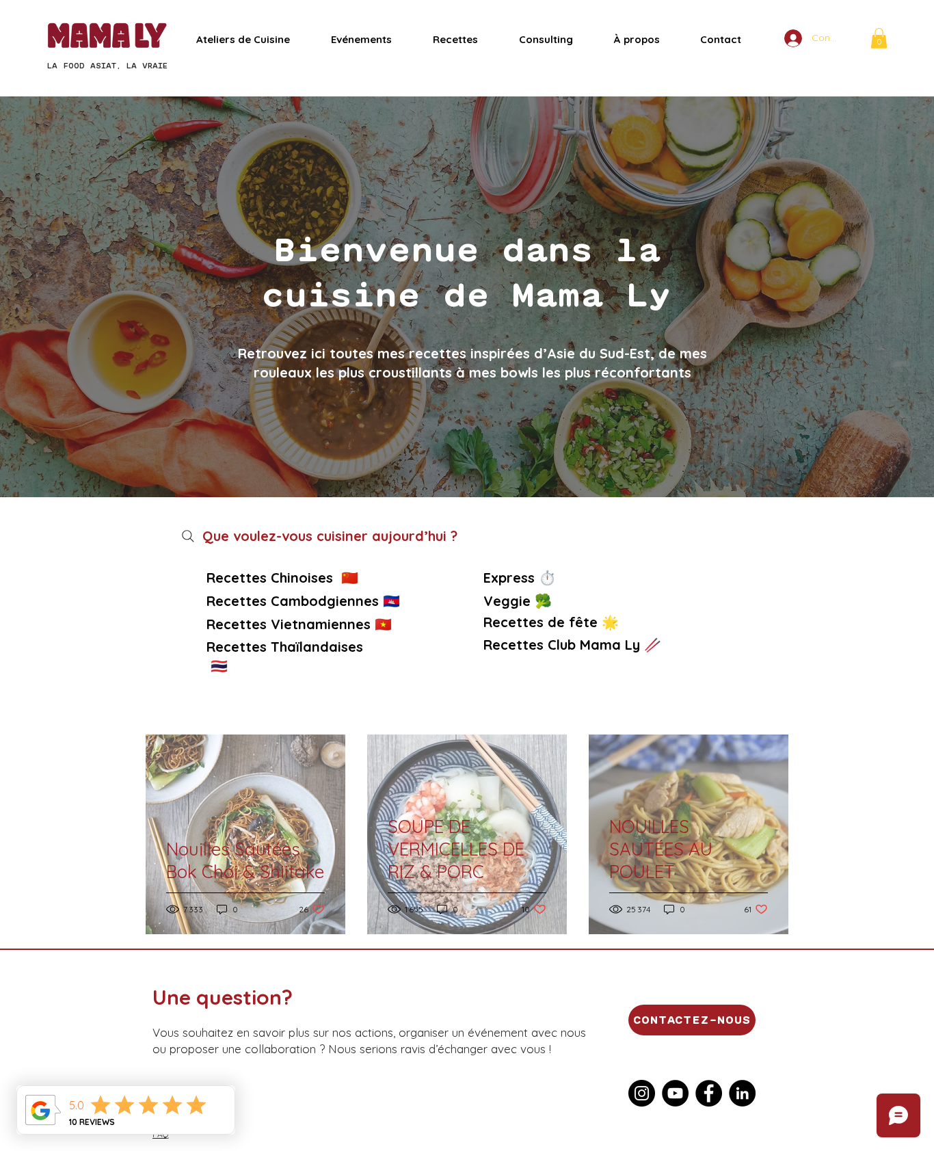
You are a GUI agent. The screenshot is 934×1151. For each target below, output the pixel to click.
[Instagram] (641, 1093)
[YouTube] (675, 1093)
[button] (879, 38)
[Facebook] (708, 1093)
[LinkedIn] (742, 1093)
